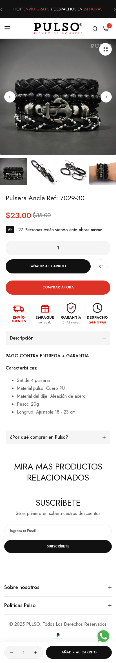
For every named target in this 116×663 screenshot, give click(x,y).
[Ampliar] (105, 49)
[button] (106, 97)
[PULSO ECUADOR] (58, 28)
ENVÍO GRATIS (37, 9)
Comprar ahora (58, 287)
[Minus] (13, 248)
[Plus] (103, 248)
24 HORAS (93, 9)
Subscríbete (58, 546)
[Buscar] (95, 28)
